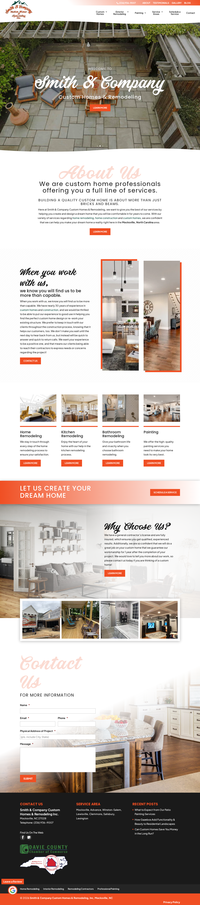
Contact (190, 13)
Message (26, 744)
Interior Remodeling (53, 888)
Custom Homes (100, 13)
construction (50, 309)
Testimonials (161, 3)
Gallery (177, 3)
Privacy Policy (171, 902)
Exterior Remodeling (119, 13)
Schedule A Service (165, 492)
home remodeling (83, 218)
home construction (106, 218)
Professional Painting (108, 888)
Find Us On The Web (31, 832)
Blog (187, 3)
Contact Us (30, 360)
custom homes (132, 218)
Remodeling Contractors (81, 888)
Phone (63, 718)
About (146, 3)
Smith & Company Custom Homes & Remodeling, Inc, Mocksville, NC (71, 898)
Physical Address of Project (38, 731)
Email (24, 718)
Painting (139, 13)
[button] (41, 620)
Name (25, 705)
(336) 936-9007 (127, 2)
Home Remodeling (29, 888)
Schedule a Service (174, 13)
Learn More (100, 107)
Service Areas (156, 13)
